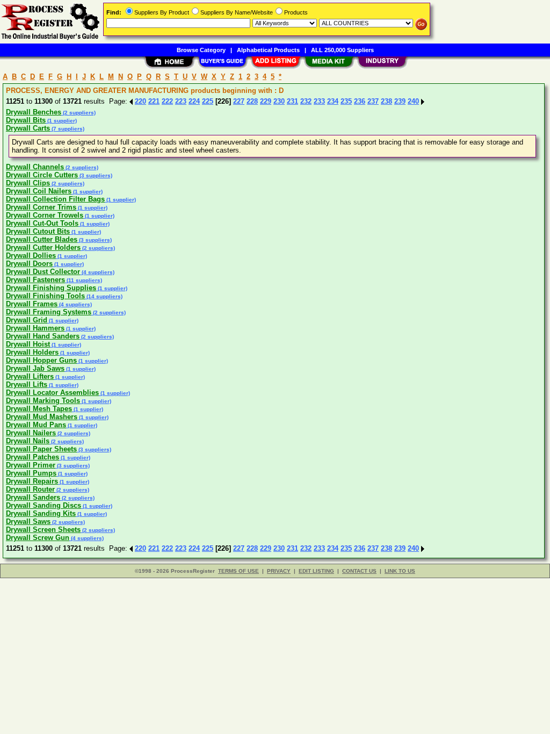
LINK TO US (400, 571)
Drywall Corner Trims (41, 207)
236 (359, 101)
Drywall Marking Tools (43, 401)
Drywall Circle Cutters (42, 175)
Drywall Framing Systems (48, 312)
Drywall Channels (35, 167)
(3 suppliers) (95, 175)
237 (373, 101)
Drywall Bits (26, 120)
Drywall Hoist (28, 344)
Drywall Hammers (35, 328)
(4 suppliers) (97, 272)
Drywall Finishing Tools (45, 296)
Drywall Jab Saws (35, 368)
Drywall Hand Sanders (42, 336)
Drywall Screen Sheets (43, 530)
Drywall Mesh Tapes (39, 409)
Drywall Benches (33, 112)
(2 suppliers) (78, 113)
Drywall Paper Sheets (41, 449)
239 (400, 101)
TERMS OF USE (238, 571)
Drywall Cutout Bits (38, 231)
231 (292, 101)
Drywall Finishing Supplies (51, 288)
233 (319, 101)
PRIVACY (279, 571)
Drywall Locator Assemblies (52, 392)
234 (332, 101)
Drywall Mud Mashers (41, 417)
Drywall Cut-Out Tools (42, 223)
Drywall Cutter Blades (41, 239)
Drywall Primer (30, 465)
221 (154, 101)
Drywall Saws (28, 521)
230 (279, 101)
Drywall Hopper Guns (41, 360)
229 (265, 101)
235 (346, 101)
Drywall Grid (26, 320)
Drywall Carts (28, 128)
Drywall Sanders (33, 497)
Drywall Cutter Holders (43, 247)
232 (306, 101)
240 (413, 101)
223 (180, 101)
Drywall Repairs (32, 481)
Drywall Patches (32, 457)
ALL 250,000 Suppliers (342, 50)
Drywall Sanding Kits (41, 513)
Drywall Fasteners (35, 280)
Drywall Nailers (31, 433)
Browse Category (201, 50)
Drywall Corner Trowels (44, 215)
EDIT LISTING (316, 571)
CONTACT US (359, 571)
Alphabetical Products (268, 50)
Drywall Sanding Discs (43, 505)
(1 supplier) (61, 121)
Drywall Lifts (26, 384)
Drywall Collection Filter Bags (55, 199)
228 (252, 101)
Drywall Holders (32, 352)
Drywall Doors (29, 264)
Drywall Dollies (31, 255)
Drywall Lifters (30, 376)
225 (207, 101)
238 (386, 101)
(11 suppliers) (83, 280)
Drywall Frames (31, 304)
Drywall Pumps (31, 473)
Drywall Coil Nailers (38, 191)
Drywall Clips (28, 183)
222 (167, 101)
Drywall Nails (27, 441)
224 (194, 101)
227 (238, 101)
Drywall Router (30, 489)
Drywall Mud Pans (36, 425)
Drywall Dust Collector (43, 272)
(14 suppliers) (103, 296)
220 (140, 101)
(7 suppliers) (67, 129)
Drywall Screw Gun (37, 538)
